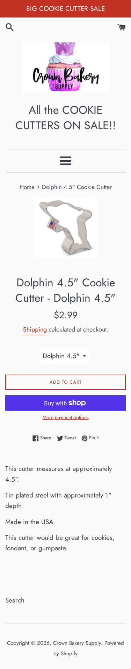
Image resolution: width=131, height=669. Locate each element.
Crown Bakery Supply (77, 643)
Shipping (35, 329)
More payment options (66, 417)
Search (14, 600)
